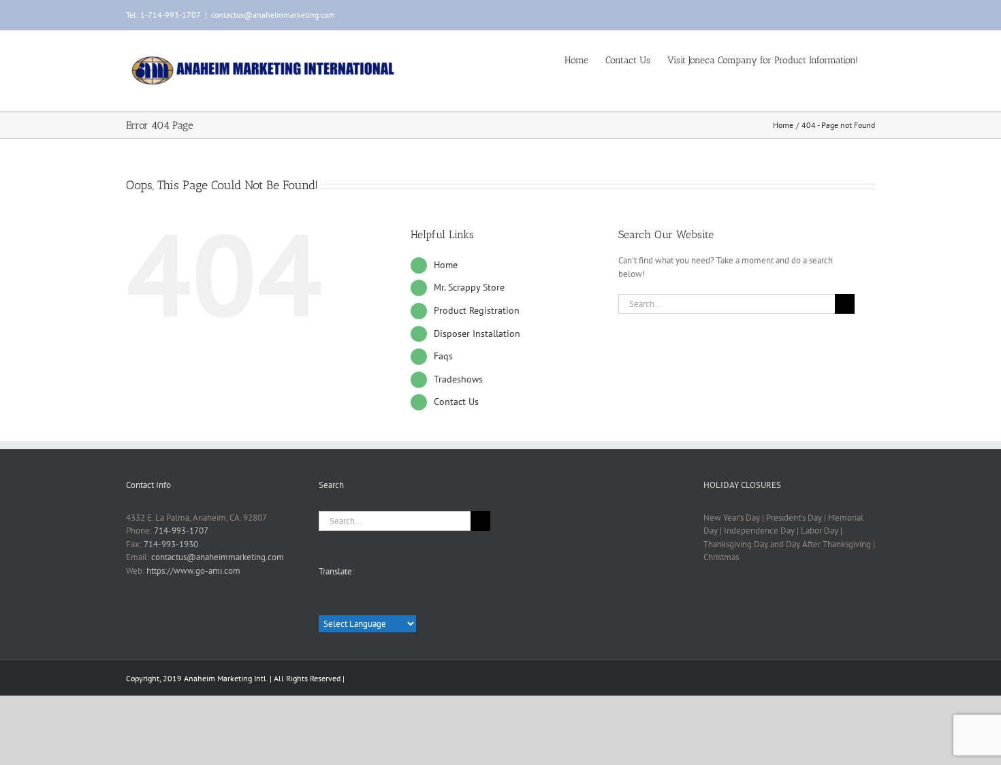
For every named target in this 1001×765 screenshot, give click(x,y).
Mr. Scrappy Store (469, 287)
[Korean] (415, 604)
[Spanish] (344, 604)
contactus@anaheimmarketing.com (273, 15)
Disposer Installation (477, 333)
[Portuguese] (398, 604)
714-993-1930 (171, 544)
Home (446, 265)
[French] (362, 604)
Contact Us (456, 401)
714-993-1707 (181, 530)
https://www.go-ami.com (193, 570)
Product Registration (477, 310)
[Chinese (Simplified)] (380, 604)
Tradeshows (458, 379)
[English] (327, 603)
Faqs (443, 356)
